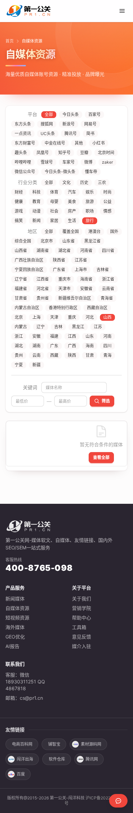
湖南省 (42, 250)
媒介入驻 (81, 646)
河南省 (86, 250)
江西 (72, 336)
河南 (107, 336)
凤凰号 (42, 152)
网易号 (90, 124)
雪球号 (47, 162)
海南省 (86, 279)
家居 (54, 220)
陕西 (72, 355)
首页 (9, 41)
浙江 (19, 336)
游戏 (19, 211)
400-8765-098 (39, 568)
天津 (54, 317)
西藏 (54, 355)
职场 (90, 211)
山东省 (68, 241)
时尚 (107, 192)
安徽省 (86, 288)
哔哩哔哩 (23, 162)
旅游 (90, 201)
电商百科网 (22, 744)
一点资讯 (23, 133)
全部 (49, 114)
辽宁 (40, 326)
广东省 (59, 269)
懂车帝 (91, 171)
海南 (90, 345)
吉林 (58, 326)
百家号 (94, 114)
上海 (36, 317)
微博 (88, 162)
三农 (102, 182)
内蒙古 (21, 326)
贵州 (19, 355)
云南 (36, 355)
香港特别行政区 (63, 307)
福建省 (21, 288)
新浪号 (68, 124)
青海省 (107, 298)
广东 (54, 345)
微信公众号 (25, 171)
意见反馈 (81, 637)
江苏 (98, 326)
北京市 (47, 241)
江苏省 (81, 260)
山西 (107, 317)
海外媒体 (15, 627)
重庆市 (64, 279)
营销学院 (81, 608)
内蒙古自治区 (27, 307)
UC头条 (48, 133)
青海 (107, 355)
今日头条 (70, 114)
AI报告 (12, 646)
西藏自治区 (97, 307)
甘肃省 (21, 298)
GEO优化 (15, 637)
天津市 (64, 288)
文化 (66, 182)
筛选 (106, 400)
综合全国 (23, 241)
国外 (114, 231)
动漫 (36, 211)
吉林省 (103, 269)
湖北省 (64, 250)
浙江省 (108, 279)
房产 (72, 211)
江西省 (42, 279)
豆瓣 (84, 152)
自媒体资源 (17, 608)
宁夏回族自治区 (29, 269)
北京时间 (106, 152)
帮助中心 (81, 617)
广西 (72, 345)
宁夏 (19, 364)
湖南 (36, 345)
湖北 (19, 345)
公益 (107, 201)
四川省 (108, 250)
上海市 (81, 269)
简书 (90, 133)
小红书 (98, 143)
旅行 (90, 220)
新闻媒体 (15, 598)
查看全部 (101, 457)
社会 (54, 211)
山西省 (21, 250)
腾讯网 (92, 759)
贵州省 (42, 298)
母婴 (54, 201)
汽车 (72, 192)
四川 (107, 345)
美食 (72, 201)
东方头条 (23, 124)
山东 (90, 336)
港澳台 (94, 231)
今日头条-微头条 (60, 171)
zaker (107, 162)
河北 (90, 317)
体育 (54, 192)
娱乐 (90, 192)
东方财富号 (25, 143)
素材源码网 (91, 744)
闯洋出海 (25, 759)
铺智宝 (54, 744)
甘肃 (90, 355)
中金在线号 (55, 143)
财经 (19, 192)
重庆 (72, 317)
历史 (84, 182)
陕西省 (59, 260)
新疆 (36, 364)
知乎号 (64, 152)
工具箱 (79, 627)
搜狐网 (47, 124)
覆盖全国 (70, 231)
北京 (19, 317)
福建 (54, 336)
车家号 (68, 162)
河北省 (42, 288)
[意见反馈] (118, 801)
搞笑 (19, 220)
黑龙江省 (92, 241)
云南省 (108, 288)
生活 (72, 220)
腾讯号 (70, 133)
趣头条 (21, 152)
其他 (79, 143)
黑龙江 (78, 326)
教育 (36, 201)
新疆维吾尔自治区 (74, 298)
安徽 (36, 336)
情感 (107, 211)
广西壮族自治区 (29, 260)
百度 (21, 774)
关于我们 (81, 598)
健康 (19, 201)
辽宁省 (21, 279)
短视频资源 (17, 617)
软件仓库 (57, 759)
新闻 (36, 220)
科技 (36, 192)
